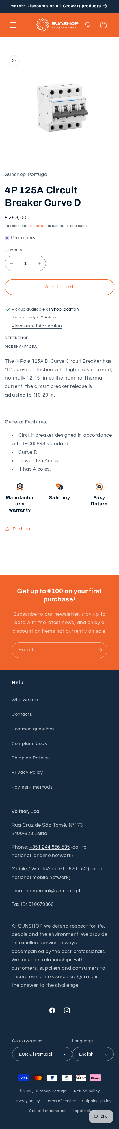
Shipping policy (96, 1101)
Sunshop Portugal (51, 1091)
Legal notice (84, 1111)
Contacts (22, 714)
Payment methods (32, 787)
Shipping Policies (31, 758)
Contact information (47, 1111)
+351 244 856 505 (49, 847)
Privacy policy (27, 1101)
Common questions (33, 729)
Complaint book (29, 743)
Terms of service (61, 1101)
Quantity (13, 250)
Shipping (36, 225)
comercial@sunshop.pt (54, 890)
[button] (13, 25)
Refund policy (87, 1091)
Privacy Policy (27, 772)
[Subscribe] (99, 650)
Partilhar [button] (22, 528)
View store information (37, 326)
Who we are (25, 699)
